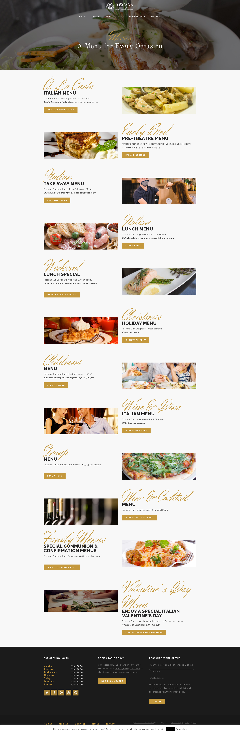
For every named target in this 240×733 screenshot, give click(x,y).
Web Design (177, 722)
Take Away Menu (57, 200)
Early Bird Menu (135, 155)
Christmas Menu (135, 340)
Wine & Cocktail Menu (139, 518)
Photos (48, 724)
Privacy (110, 724)
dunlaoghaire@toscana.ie (127, 668)
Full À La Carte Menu (60, 110)
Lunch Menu (133, 246)
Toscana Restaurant (144, 722)
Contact (80, 724)
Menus (95, 724)
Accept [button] (171, 729)
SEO (187, 722)
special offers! (186, 665)
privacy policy (178, 692)
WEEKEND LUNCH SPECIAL (62, 295)
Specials (63, 724)
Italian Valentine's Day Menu (144, 632)
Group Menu (54, 476)
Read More (181, 729)
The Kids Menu (56, 385)
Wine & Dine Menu (136, 431)
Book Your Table (112, 681)
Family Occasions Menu (61, 567)
